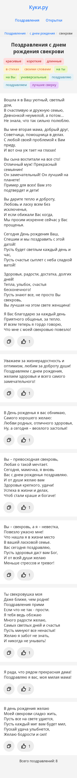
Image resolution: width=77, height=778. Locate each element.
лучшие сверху (44, 85)
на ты (60, 69)
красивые (13, 61)
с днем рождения (42, 33)
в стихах (12, 69)
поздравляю (61, 77)
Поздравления (27, 20)
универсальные (33, 77)
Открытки (54, 20)
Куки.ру (38, 7)
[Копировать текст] (9, 341)
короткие (34, 61)
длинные (54, 61)
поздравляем (16, 85)
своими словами (37, 69)
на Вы (10, 77)
